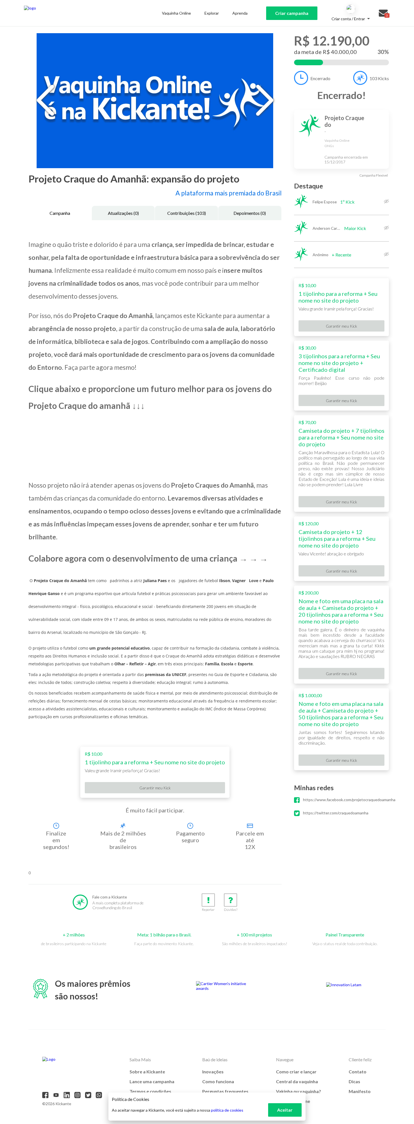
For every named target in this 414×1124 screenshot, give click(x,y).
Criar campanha (291, 13)
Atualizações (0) (123, 213)
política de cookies (227, 1110)
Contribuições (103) (186, 213)
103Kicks (379, 78)
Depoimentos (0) (249, 213)
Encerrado (320, 78)
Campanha (60, 213)
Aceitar (285, 1109)
